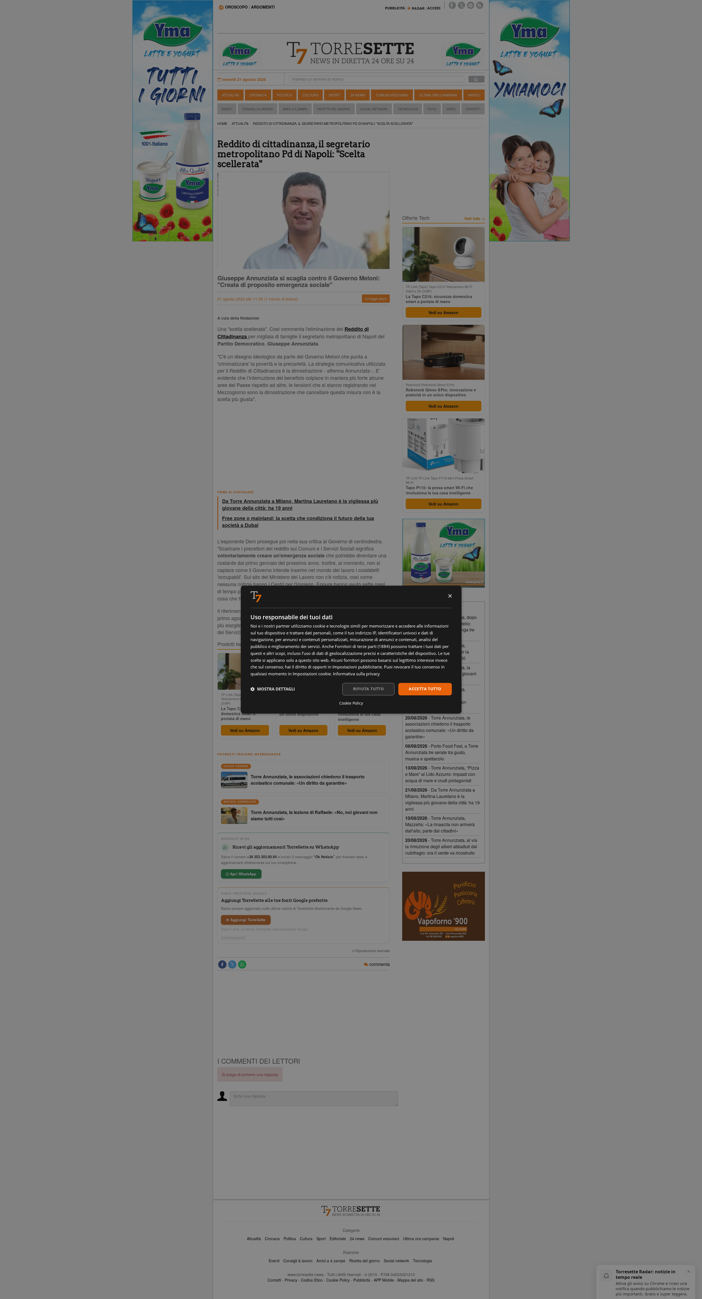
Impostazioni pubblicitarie (357, 667)
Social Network (374, 109)
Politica (284, 95)
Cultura (310, 95)
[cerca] (476, 79)
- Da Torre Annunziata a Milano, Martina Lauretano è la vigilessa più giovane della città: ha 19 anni (442, 799)
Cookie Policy (338, 1280)
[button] (272, 689)
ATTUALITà (240, 123)
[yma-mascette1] (463, 53)
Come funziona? (233, 937)
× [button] (450, 596)
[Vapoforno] (443, 906)
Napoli (474, 95)
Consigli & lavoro (298, 1260)
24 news (357, 1238)
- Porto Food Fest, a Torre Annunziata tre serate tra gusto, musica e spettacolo (441, 752)
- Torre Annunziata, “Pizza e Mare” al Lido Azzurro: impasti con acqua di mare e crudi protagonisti (442, 774)
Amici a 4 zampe (330, 1260)
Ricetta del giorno (333, 109)
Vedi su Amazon (245, 730)
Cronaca (258, 95)
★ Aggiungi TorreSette (246, 919)
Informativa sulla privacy (356, 674)
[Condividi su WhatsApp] (242, 964)
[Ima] (443, 553)
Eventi (226, 109)
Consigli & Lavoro (257, 109)
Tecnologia (408, 109)
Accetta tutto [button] (425, 688)
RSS (430, 1280)
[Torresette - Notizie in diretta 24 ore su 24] (351, 1211)
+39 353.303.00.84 (262, 856)
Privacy (291, 1280)
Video (451, 109)
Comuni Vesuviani (392, 95)
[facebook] (452, 5)
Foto (432, 109)
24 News (358, 95)
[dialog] (351, 649)
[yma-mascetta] (239, 53)
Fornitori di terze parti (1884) (362, 646)
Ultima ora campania (421, 1238)
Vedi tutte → (474, 218)
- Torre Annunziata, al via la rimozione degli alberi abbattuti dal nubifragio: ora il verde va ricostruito (441, 846)
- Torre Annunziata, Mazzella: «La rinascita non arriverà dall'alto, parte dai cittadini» (440, 824)
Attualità (230, 95)
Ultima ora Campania (438, 95)
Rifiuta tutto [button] (368, 688)
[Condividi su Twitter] (232, 964)
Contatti (473, 109)
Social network (396, 1260)
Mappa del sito (410, 1280)
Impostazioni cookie (312, 674)
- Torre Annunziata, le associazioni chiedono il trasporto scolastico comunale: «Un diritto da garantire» (439, 727)
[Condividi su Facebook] (222, 964)
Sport (334, 95)
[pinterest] (470, 5)
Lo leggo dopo (376, 298)
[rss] (479, 5)
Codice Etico (312, 1280)
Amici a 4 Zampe (295, 109)
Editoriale (338, 1238)
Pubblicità (361, 1280)
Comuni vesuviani (383, 1238)
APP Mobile (384, 1280)
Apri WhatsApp (243, 873)
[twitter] (461, 5)
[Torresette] (351, 53)
